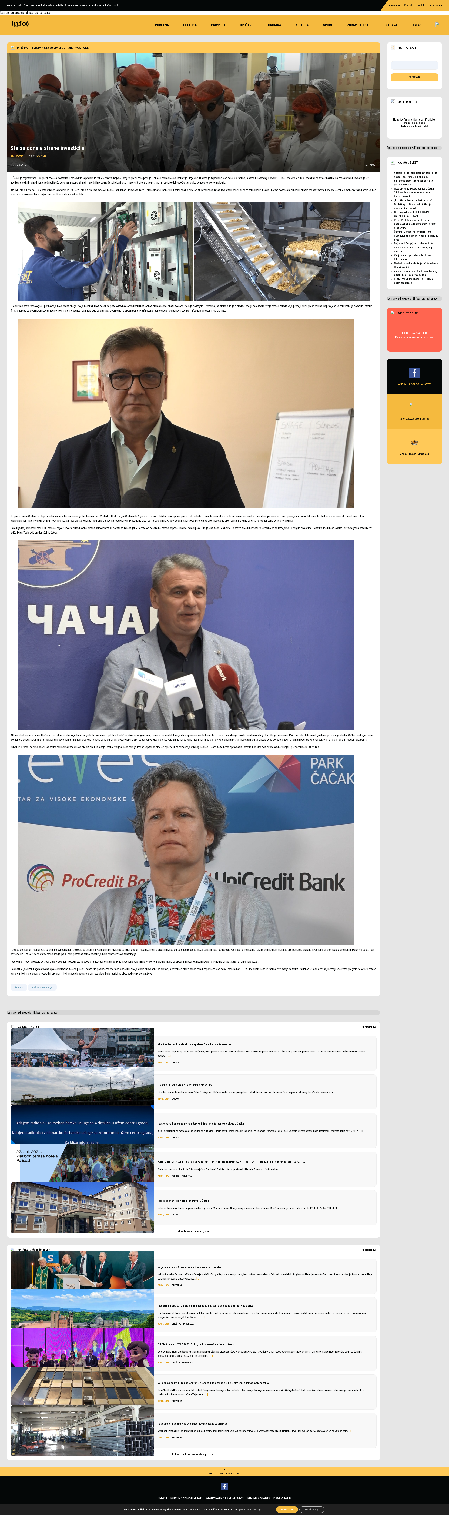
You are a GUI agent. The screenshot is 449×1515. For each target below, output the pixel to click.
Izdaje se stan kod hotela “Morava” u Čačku (183, 1200)
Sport (328, 25)
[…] (169, 1055)
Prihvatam (287, 1509)
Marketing (394, 5)
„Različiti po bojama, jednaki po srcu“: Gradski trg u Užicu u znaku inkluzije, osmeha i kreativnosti (413, 204)
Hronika (274, 25)
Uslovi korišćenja (214, 1497)
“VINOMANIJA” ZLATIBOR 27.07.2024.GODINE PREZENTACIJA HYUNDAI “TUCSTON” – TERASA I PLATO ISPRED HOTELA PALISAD (232, 1162)
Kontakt (421, 5)
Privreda (218, 25)
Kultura (302, 25)
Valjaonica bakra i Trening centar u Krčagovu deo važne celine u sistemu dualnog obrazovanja (213, 1383)
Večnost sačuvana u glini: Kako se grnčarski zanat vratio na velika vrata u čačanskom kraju (413, 180)
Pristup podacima (282, 1497)
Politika (190, 25)
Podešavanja (312, 1509)
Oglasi (417, 25)
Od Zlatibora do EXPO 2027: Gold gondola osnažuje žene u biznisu (196, 1344)
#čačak (19, 987)
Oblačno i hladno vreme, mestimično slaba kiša (185, 1085)
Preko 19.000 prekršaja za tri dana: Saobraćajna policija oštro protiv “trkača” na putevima (415, 224)
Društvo (247, 25)
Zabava (391, 25)
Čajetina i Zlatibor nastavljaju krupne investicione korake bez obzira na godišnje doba (416, 235)
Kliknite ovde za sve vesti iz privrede (193, 1454)
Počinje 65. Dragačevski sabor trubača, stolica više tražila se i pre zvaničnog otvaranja (413, 247)
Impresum (162, 1497)
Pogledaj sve (369, 1027)
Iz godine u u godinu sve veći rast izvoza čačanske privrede (192, 1423)
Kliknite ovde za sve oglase (193, 1231)
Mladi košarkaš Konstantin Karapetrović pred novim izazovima (194, 1044)
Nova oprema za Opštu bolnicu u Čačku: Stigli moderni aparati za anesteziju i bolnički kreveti (414, 192)
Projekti (408, 5)
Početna (162, 25)
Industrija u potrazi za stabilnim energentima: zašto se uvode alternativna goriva (205, 1305)
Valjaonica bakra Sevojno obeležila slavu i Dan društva (190, 1267)
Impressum (436, 5)
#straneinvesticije (42, 987)
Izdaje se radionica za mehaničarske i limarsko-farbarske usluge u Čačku (201, 1123)
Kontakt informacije (193, 1497)
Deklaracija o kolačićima (258, 1497)
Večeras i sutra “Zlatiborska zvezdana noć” (416, 172)
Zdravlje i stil (359, 25)
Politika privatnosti (234, 1497)
